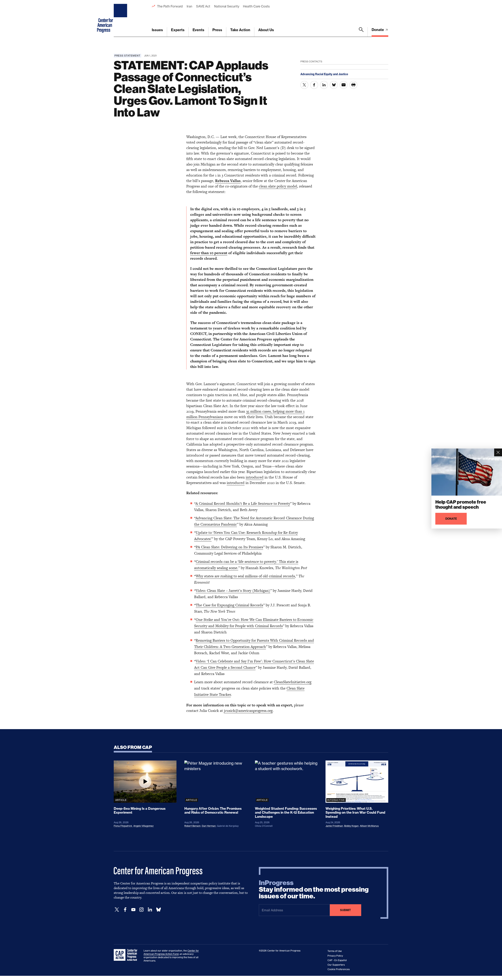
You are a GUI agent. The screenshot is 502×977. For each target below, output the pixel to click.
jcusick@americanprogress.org (248, 710)
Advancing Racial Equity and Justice (324, 74)
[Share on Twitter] (304, 85)
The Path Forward (170, 6)
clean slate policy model (278, 186)
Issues (157, 30)
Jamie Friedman (334, 825)
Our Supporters (336, 964)
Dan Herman (209, 825)
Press (217, 30)
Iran (189, 6)
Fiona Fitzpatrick (123, 825)
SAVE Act (203, 6)
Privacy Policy (335, 955)
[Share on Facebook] (314, 85)
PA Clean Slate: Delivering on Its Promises (229, 547)
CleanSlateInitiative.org (292, 682)
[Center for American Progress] (121, 18)
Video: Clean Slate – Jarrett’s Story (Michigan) (233, 590)
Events (198, 30)
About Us (266, 30)
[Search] (361, 32)
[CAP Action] (127, 955)
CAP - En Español (337, 960)
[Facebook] (125, 910)
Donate (378, 29)
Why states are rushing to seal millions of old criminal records (245, 576)
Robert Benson (192, 825)
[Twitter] (117, 910)
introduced (255, 477)
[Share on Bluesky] (334, 85)
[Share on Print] (353, 85)
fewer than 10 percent (208, 253)
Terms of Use (334, 951)
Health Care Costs (256, 6)
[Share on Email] (343, 85)
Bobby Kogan (351, 825)
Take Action (240, 30)
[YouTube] (133, 910)
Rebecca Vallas (228, 180)
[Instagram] (141, 910)
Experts (178, 30)
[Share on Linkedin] (324, 85)
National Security (226, 6)
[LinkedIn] (150, 910)
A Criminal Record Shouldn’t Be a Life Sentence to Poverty (243, 503)
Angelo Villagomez (143, 825)
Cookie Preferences (338, 969)
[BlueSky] (158, 910)
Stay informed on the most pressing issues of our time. (314, 890)
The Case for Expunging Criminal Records (229, 605)
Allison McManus (369, 825)
